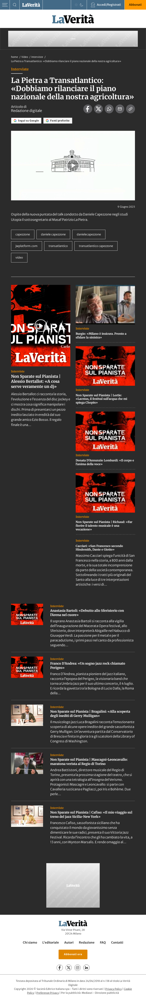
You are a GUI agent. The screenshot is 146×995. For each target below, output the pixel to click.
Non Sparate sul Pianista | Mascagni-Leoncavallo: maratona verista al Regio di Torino (89, 761)
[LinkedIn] (86, 968)
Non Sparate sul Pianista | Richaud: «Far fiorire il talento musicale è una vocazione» (104, 525)
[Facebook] (60, 968)
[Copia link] (130, 108)
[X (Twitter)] (69, 968)
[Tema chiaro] (76, 4)
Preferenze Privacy (47, 992)
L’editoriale (50, 942)
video (19, 257)
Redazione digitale (26, 111)
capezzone (22, 234)
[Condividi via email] (119, 108)
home (14, 57)
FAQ (103, 942)
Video (24, 57)
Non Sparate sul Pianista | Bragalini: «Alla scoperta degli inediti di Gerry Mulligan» (90, 713)
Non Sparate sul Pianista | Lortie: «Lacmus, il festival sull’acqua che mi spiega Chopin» (101, 398)
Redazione (87, 942)
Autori (69, 942)
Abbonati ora (73, 954)
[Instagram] (77, 968)
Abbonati (135, 4)
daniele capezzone (53, 234)
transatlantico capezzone (96, 246)
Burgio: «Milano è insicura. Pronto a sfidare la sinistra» (101, 335)
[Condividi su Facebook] (87, 108)
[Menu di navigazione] (5, 5)
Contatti (117, 942)
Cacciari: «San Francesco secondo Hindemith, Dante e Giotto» (99, 547)
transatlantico (58, 246)
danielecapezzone (89, 234)
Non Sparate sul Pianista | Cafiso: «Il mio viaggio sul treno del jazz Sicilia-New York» (91, 814)
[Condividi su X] (98, 108)
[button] (73, 165)
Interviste (37, 57)
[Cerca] (15, 5)
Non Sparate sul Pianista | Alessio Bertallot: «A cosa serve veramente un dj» (36, 381)
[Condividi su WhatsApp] (109, 108)
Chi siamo (30, 942)
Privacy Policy (113, 989)
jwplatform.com (26, 246)
